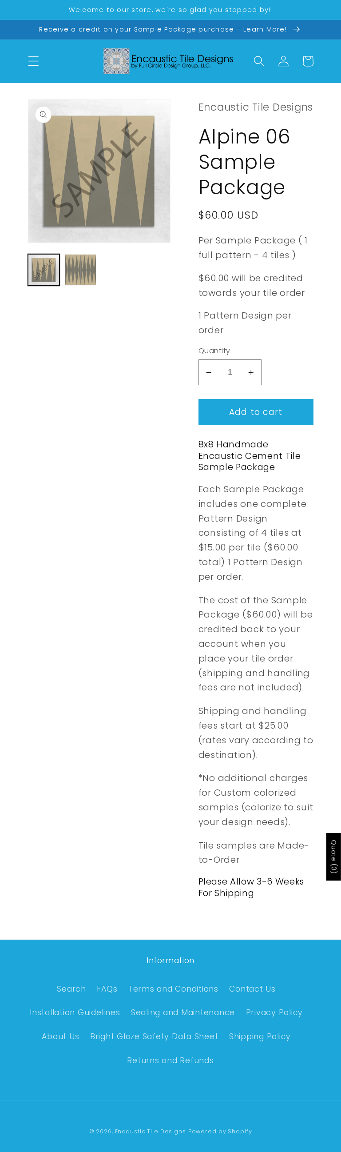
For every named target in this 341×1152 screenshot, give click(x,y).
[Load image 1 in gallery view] (43, 270)
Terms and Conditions (173, 989)
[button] (33, 61)
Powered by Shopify (220, 1131)
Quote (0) (333, 857)
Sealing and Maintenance (183, 1012)
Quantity (214, 351)
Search (71, 989)
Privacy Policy (274, 1012)
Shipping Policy (260, 1036)
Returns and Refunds (170, 1060)
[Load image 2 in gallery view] (80, 270)
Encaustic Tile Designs (150, 1131)
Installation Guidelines (75, 1012)
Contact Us (252, 989)
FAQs (107, 989)
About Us (60, 1036)
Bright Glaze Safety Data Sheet (154, 1036)
